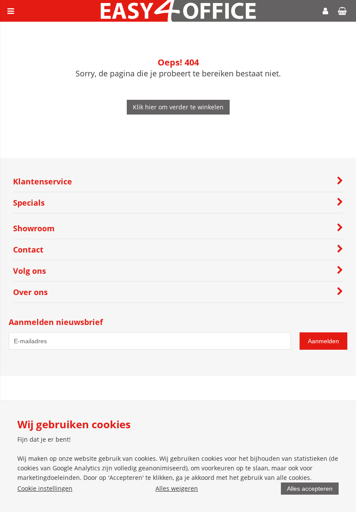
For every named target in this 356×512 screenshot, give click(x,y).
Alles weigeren (176, 488)
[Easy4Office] (178, 19)
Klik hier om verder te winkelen (178, 107)
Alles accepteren (310, 488)
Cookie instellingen (45, 488)
